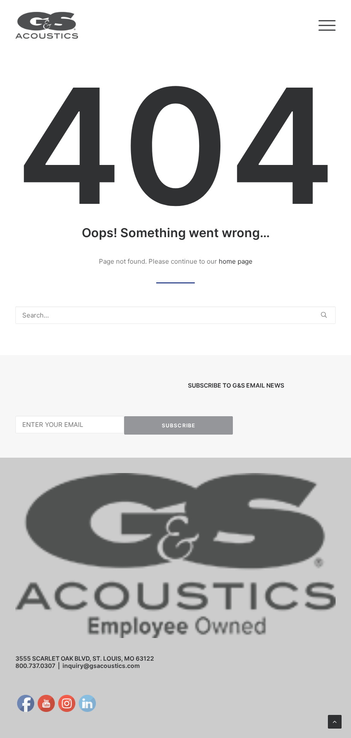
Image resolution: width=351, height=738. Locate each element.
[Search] (175, 315)
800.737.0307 (35, 665)
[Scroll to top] (335, 721)
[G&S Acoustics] (46, 25)
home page (236, 261)
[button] (327, 25)
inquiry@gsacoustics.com (101, 665)
